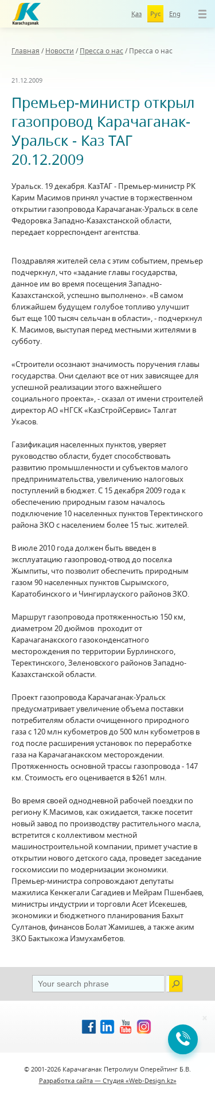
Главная (25, 51)
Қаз (136, 13)
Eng (175, 13)
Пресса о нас (101, 51)
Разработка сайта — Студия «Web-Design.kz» (108, 1080)
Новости (59, 51)
